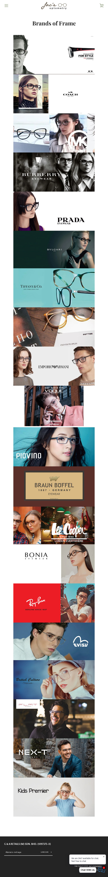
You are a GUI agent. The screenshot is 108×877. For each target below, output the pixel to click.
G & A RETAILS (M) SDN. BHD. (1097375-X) (27, 844)
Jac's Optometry (95, 866)
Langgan (45, 852)
